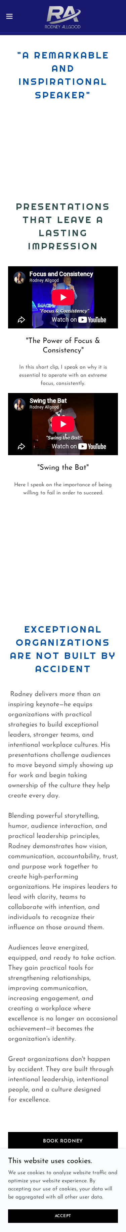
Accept (63, 1216)
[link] (63, 16)
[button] (12, 16)
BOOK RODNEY (63, 1141)
